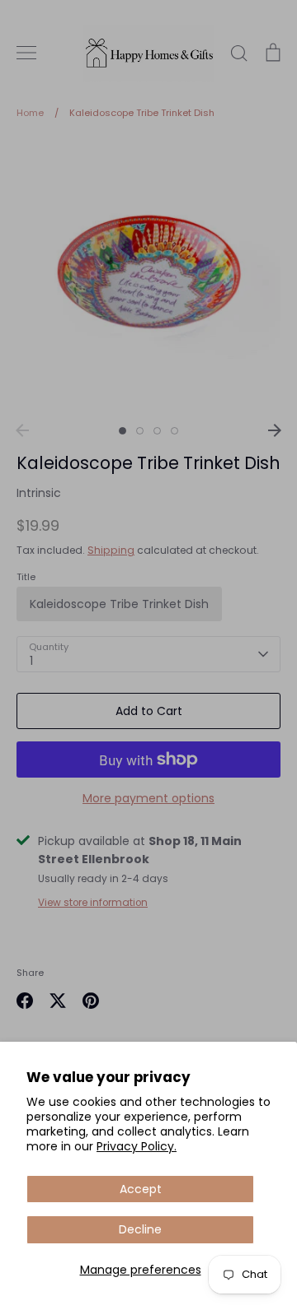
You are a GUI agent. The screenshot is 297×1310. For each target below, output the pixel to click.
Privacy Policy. (137, 1146)
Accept (141, 1189)
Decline (140, 1229)
